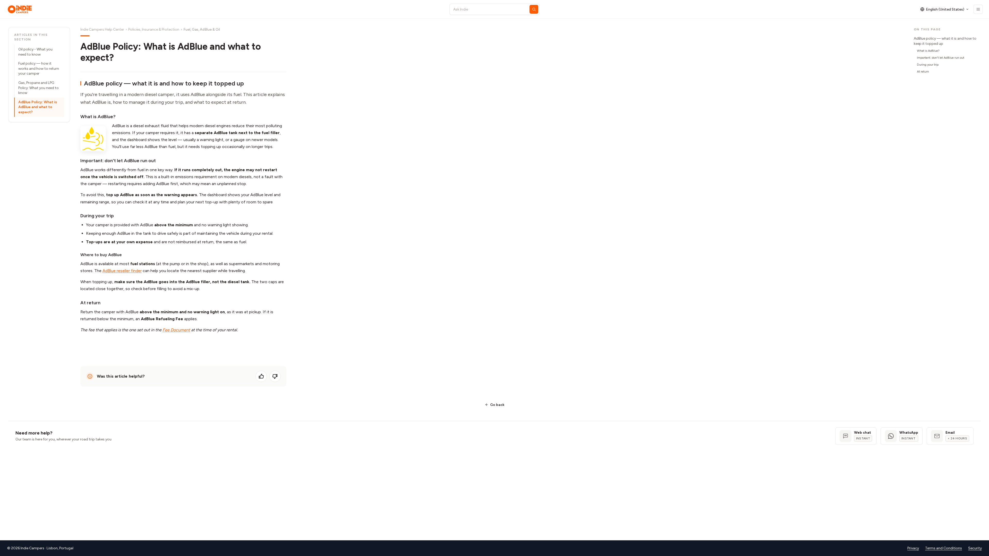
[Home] (223, 9)
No (275, 376)
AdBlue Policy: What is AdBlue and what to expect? (37, 107)
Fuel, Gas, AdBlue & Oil (201, 29)
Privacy (913, 548)
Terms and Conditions (943, 548)
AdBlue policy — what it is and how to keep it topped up (945, 41)
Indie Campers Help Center (102, 29)
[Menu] (978, 9)
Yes (261, 376)
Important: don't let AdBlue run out (940, 57)
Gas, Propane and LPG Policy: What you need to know (38, 88)
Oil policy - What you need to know (35, 52)
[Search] (534, 9)
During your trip (928, 64)
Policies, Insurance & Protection (153, 29)
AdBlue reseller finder (122, 270)
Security (975, 548)
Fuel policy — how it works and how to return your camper (38, 68)
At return (923, 71)
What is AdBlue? (928, 51)
